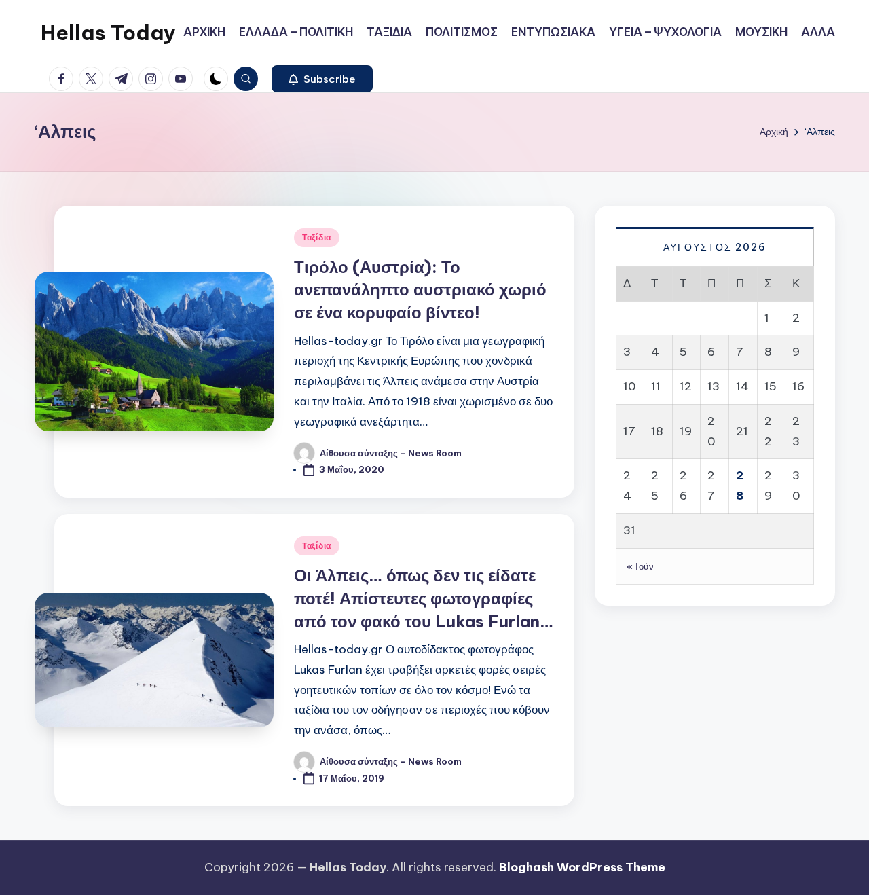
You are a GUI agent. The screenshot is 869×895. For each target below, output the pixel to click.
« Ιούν (640, 565)
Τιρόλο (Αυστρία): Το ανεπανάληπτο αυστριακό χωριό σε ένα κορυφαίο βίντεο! (420, 290)
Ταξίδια (316, 237)
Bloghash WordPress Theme (582, 867)
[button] (322, 78)
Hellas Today (108, 32)
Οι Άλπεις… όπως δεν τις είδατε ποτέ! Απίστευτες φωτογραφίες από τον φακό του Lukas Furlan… (423, 598)
